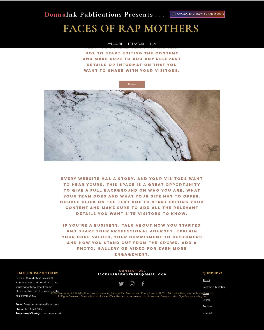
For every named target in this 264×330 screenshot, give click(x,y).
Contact (207, 313)
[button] (132, 84)
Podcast (207, 306)
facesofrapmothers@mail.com (41, 304)
